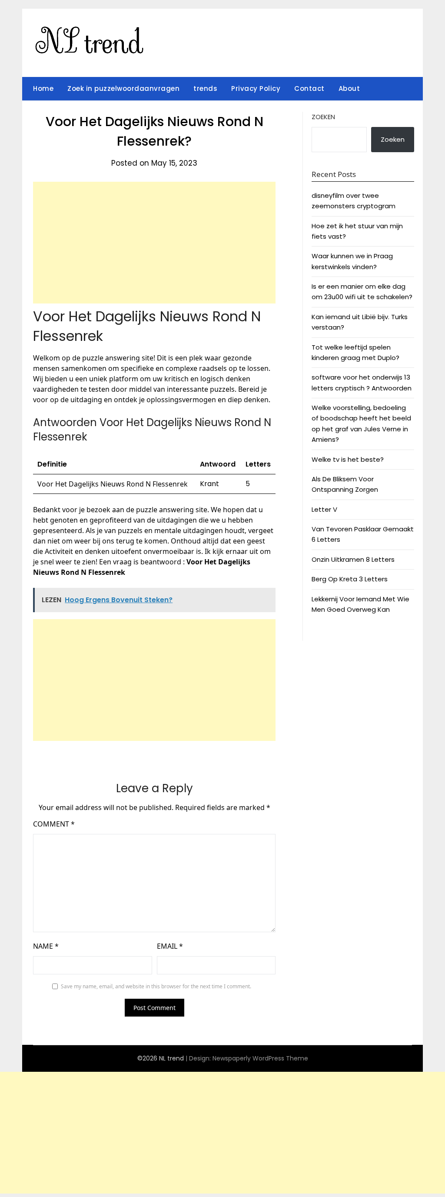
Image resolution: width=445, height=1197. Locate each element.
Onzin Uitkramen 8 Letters (353, 559)
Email (170, 946)
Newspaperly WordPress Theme (260, 1058)
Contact (309, 88)
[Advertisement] (154, 242)
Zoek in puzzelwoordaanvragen (123, 88)
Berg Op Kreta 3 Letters (350, 578)
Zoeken (323, 116)
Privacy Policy (255, 88)
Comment (54, 824)
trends (205, 88)
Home (43, 88)
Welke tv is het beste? (348, 459)
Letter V (324, 509)
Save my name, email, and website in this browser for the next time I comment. (156, 986)
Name (46, 946)
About (349, 88)
